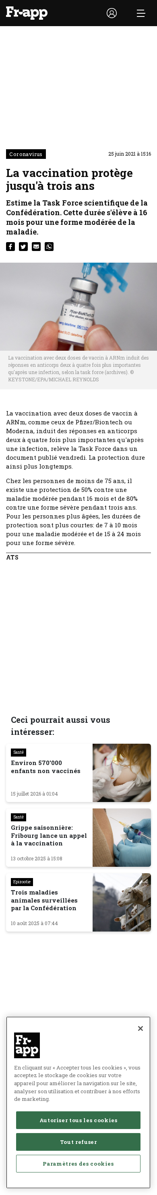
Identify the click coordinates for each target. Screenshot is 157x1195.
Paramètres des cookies (78, 1163)
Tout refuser (78, 1142)
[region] (78, 1102)
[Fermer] (140, 1028)
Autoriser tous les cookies (78, 1120)
